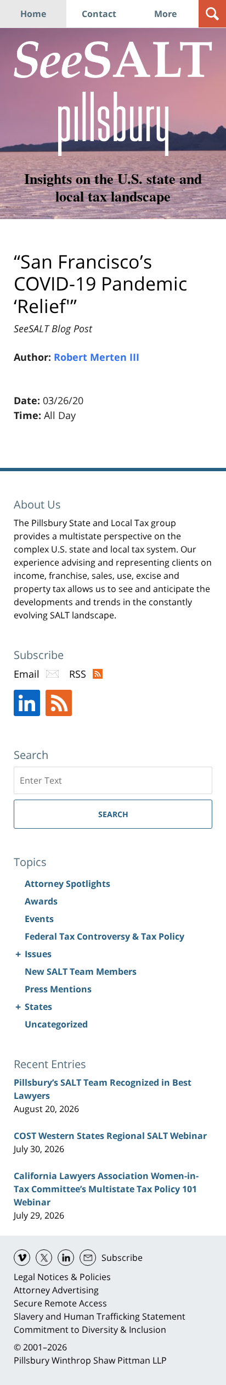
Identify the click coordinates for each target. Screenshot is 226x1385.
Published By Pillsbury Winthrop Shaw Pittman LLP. (113, 124)
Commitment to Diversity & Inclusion (90, 1329)
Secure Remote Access (60, 1303)
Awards (41, 901)
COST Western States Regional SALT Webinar (110, 1136)
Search (113, 814)
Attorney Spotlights (67, 884)
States (38, 1007)
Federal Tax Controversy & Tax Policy (104, 936)
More (165, 14)
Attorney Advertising (56, 1290)
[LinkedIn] (27, 703)
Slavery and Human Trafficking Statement (99, 1316)
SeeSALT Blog (113, 59)
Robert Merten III (96, 357)
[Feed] (59, 703)
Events (39, 919)
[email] (88, 1257)
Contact (99, 14)
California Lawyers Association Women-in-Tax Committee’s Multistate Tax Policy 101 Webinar (106, 1189)
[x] (44, 1257)
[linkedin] (66, 1257)
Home (33, 14)
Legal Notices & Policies (62, 1277)
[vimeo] (22, 1257)
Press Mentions (58, 989)
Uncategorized (56, 1024)
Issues (38, 954)
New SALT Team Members (81, 971)
